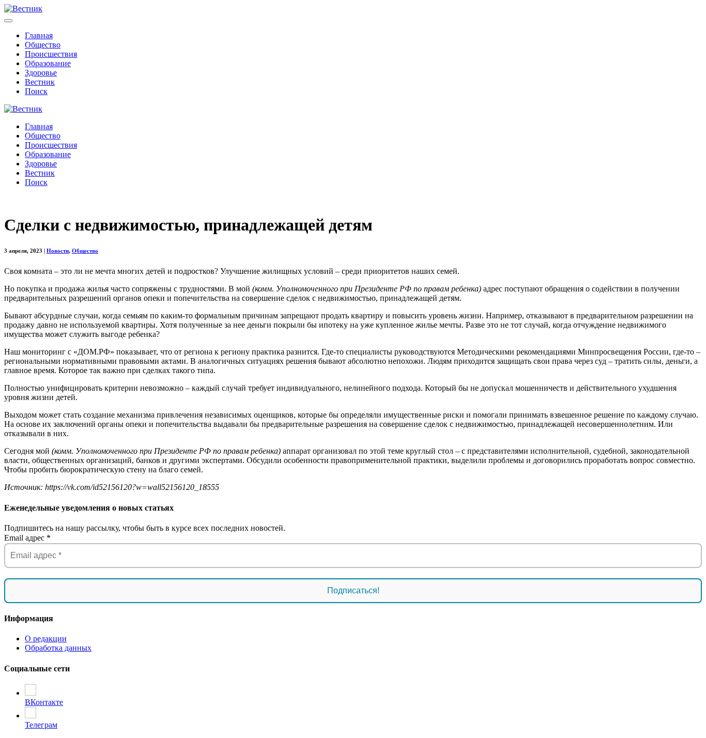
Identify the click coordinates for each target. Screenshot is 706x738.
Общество (42, 44)
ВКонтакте (44, 702)
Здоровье (41, 72)
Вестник (40, 82)
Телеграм (41, 724)
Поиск (36, 91)
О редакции (46, 638)
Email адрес (27, 537)
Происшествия (51, 54)
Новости (58, 251)
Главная (39, 35)
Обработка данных (58, 647)
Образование (48, 63)
